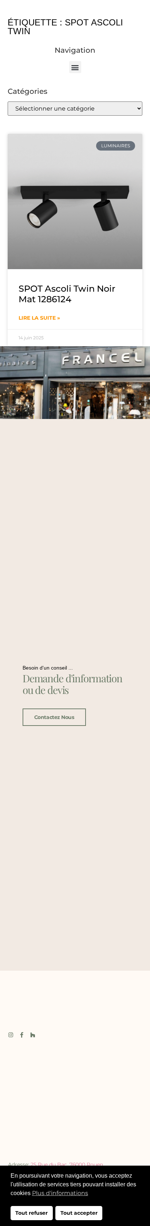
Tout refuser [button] (31, 1213)
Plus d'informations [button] (60, 1193)
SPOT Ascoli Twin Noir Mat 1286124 (67, 293)
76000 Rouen (86, 1164)
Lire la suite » (39, 318)
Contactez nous (54, 717)
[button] (75, 67)
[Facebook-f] (21, 1035)
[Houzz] (32, 1035)
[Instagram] (10, 1035)
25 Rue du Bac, (50, 1164)
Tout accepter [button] (79, 1213)
